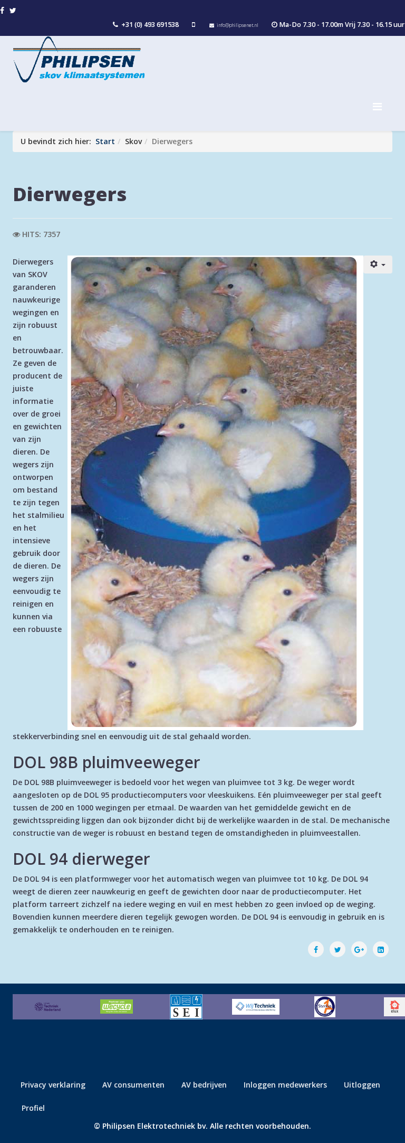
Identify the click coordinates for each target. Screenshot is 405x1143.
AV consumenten (133, 1085)
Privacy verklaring (53, 1085)
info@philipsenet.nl (237, 25)
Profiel (33, 1108)
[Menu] (382, 106)
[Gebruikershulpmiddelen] (378, 264)
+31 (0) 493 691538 (150, 24)
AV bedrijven (204, 1085)
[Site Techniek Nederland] (47, 1007)
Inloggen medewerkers (285, 1085)
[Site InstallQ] (186, 1007)
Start (105, 141)
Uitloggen (362, 1085)
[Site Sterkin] (325, 1006)
